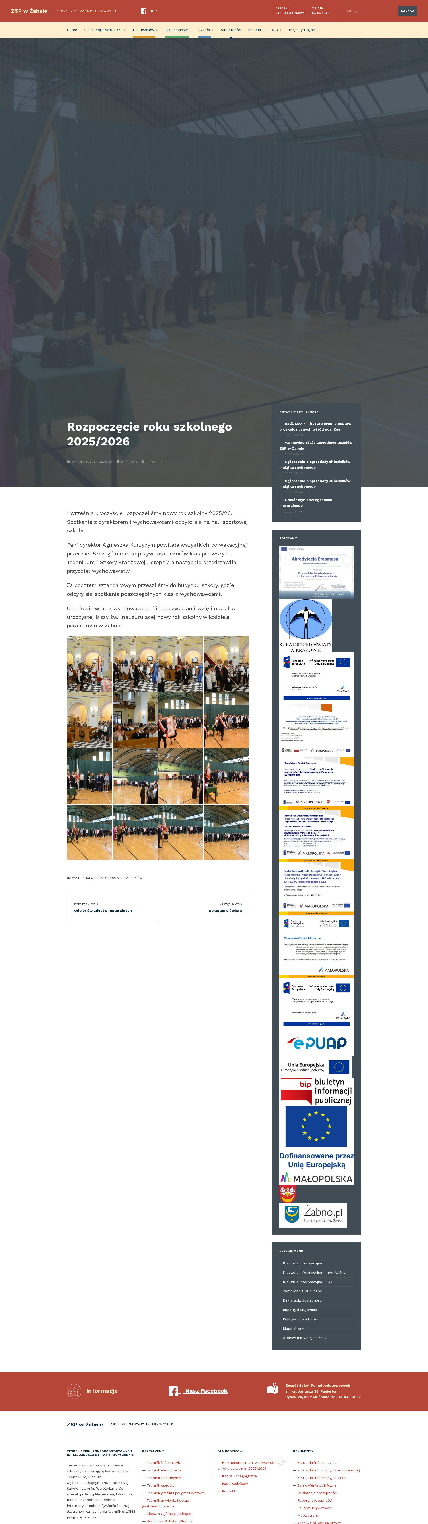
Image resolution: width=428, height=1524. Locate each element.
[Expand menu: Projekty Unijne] (317, 30)
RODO (273, 30)
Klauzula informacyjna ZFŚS (307, 1282)
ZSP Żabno (154, 462)
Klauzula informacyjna (302, 1263)
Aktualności (231, 30)
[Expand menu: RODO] (281, 30)
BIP (154, 11)
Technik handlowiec (164, 1478)
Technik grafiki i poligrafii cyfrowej (176, 1493)
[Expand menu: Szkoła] (212, 30)
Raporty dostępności (300, 1310)
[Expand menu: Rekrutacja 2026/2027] (124, 30)
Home (72, 30)
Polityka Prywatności (300, 1319)
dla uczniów (132, 877)
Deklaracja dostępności (303, 1300)
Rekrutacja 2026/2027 (103, 30)
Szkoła (204, 30)
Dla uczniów (143, 30)
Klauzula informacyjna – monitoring (314, 1272)
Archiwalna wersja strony (304, 1338)
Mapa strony (293, 1328)
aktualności (84, 877)
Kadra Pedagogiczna (239, 1476)
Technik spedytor (161, 1485)
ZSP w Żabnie (29, 11)
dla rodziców (108, 877)
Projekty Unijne (302, 30)
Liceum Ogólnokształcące (169, 1514)
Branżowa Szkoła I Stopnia (170, 1521)
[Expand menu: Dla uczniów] (156, 30)
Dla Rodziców (176, 30)
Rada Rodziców (235, 1483)
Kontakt (254, 30)
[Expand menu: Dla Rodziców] (190, 30)
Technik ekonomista (164, 1470)
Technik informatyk (163, 1462)
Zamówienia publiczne (302, 1291)
